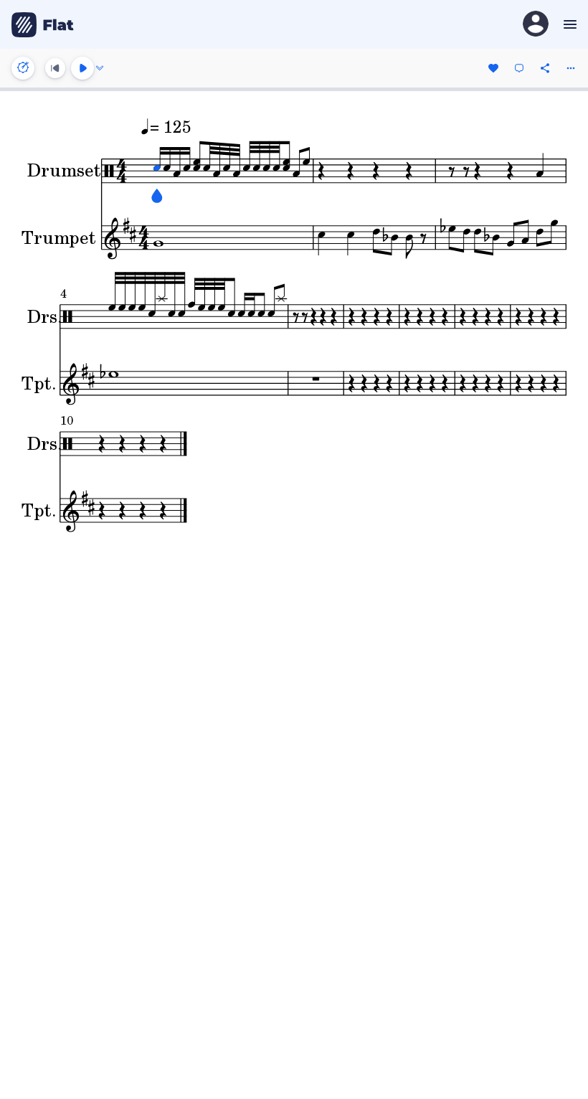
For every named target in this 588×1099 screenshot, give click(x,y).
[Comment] (519, 68)
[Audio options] (99, 68)
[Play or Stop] (82, 68)
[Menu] (568, 24)
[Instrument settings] (22, 68)
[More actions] (571, 68)
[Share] (545, 68)
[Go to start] (55, 68)
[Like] (493, 68)
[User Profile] (536, 25)
